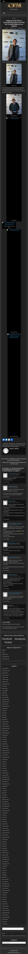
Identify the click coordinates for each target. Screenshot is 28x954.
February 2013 (5, 826)
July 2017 (4, 710)
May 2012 (4, 846)
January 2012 (5, 854)
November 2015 (5, 752)
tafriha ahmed (21, 445)
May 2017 (4, 715)
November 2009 (6, 912)
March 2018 (4, 695)
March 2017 (4, 719)
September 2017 (6, 706)
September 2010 (6, 890)
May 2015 (4, 766)
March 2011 (4, 877)
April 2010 (4, 901)
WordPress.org (5, 658)
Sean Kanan (15, 445)
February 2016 (5, 746)
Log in (3, 652)
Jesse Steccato (18, 443)
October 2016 (5, 730)
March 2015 (4, 770)
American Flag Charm (13, 473)
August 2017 (5, 708)
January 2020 (5, 679)
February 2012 (5, 852)
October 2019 (5, 681)
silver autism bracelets (13, 557)
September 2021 (6, 670)
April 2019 (4, 686)
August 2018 (5, 690)
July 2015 (4, 761)
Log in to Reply (6, 482)
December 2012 (5, 830)
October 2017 (5, 703)
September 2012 (6, 837)
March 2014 (4, 797)
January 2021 (5, 677)
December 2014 (5, 777)
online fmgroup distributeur (14, 592)
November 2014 (5, 779)
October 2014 (5, 781)
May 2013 (4, 819)
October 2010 (5, 888)
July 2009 (4, 921)
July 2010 (4, 895)
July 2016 (4, 737)
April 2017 (4, 717)
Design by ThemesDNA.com (14, 952)
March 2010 (4, 903)
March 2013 (4, 823)
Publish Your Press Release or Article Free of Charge (13, 935)
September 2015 (6, 757)
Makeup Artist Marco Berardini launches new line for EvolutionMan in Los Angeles (14, 23)
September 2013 (6, 810)
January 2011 (5, 881)
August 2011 (4, 866)
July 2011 (4, 868)
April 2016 (4, 741)
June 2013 (4, 817)
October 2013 (5, 808)
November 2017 (5, 701)
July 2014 (4, 788)
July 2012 (4, 841)
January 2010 (5, 908)
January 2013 (5, 828)
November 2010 (5, 886)
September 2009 (6, 917)
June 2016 (4, 739)
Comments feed (5, 656)
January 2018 (5, 697)
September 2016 (6, 732)
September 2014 (5, 783)
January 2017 (5, 723)
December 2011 (5, 857)
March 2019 (4, 688)
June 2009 (4, 923)
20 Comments (20, 28)
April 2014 (4, 795)
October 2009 (5, 914)
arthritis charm (11, 574)
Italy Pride (10, 501)
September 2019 (6, 684)
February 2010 (5, 906)
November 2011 (5, 859)
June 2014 (4, 790)
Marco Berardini (9, 445)
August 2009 (5, 919)
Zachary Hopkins (14, 446)
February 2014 (5, 799)
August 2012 (5, 839)
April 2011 (4, 874)
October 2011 (5, 861)
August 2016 (5, 735)
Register (4, 649)
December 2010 (5, 883)
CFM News (14, 18)
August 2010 (5, 892)
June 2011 (4, 870)
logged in (10, 624)
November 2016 (5, 728)
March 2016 (4, 743)
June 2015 (4, 763)
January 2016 (5, 748)
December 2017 (5, 699)
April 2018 (4, 692)
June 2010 (4, 897)
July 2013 (4, 815)
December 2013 (5, 803)
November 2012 (5, 832)
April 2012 (4, 848)
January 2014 (5, 801)
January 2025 (5, 668)
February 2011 (5, 879)
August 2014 (5, 786)
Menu (4, 1)
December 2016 (5, 726)
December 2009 (5, 910)
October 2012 (5, 835)
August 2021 (5, 672)
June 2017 (4, 712)
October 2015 (5, 755)
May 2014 (4, 792)
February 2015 (5, 772)
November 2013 (5, 806)
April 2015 (4, 768)
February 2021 (5, 675)
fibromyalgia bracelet (13, 543)
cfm (7, 443)
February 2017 (5, 721)
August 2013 (5, 812)
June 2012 (4, 843)
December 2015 (5, 750)
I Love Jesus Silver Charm (14, 523)
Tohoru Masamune (6, 446)
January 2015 (5, 775)
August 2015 (5, 759)
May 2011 (4, 872)
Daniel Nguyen (12, 443)
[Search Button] (26, 1)
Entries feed (5, 654)
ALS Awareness (11, 486)
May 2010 (4, 899)
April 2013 (4, 821)
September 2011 (5, 863)
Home (3, 933)
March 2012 (4, 850)
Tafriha (6, 28)
